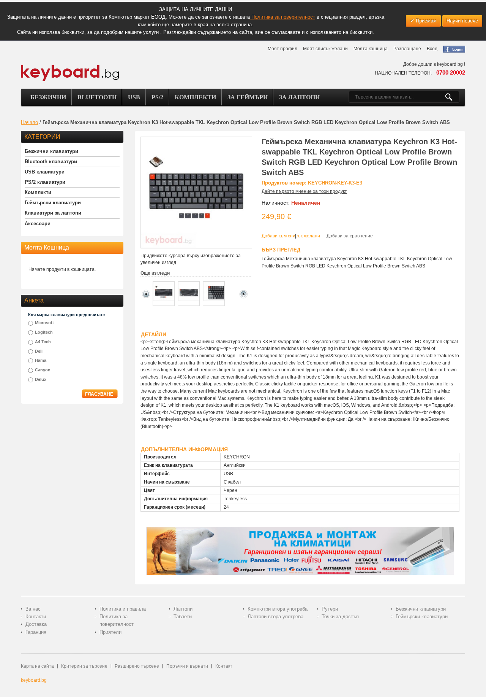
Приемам (425, 21)
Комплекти (195, 97)
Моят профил (282, 48)
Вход (432, 48)
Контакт (223, 666)
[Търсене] (452, 97)
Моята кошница (370, 48)
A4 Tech (43, 341)
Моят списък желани (325, 48)
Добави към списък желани (291, 236)
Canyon (42, 370)
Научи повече (462, 21)
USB (134, 97)
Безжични (48, 97)
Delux (40, 379)
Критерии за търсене (84, 666)
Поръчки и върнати (187, 666)
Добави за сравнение (350, 236)
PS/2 (157, 97)
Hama (40, 360)
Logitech (44, 332)
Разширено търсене (137, 666)
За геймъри (247, 97)
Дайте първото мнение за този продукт (304, 191)
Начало (29, 122)
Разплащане (407, 48)
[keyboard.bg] (70, 67)
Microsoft (44, 322)
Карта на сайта (37, 666)
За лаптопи (299, 97)
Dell (39, 351)
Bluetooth (97, 97)
